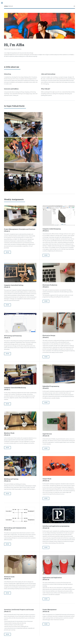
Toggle (3, 3)
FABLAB (8, 6)
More (7, 252)
